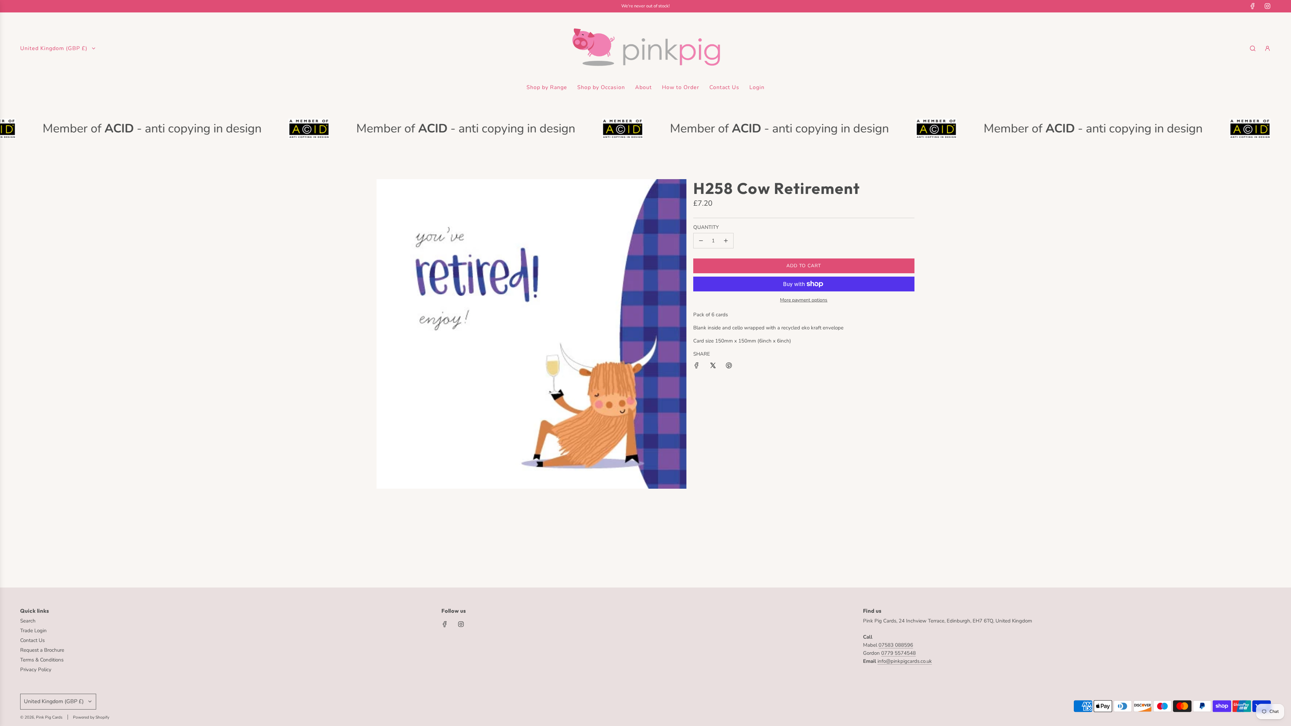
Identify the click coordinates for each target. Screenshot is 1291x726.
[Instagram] (1267, 6)
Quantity (706, 227)
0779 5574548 (898, 653)
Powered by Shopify (91, 717)
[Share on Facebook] (696, 366)
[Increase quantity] (725, 240)
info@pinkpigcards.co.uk (904, 661)
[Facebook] (1252, 6)
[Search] (1252, 48)
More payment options (803, 300)
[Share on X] (712, 366)
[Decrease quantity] (701, 240)
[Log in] (1267, 48)
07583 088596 (895, 645)
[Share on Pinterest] (728, 366)
